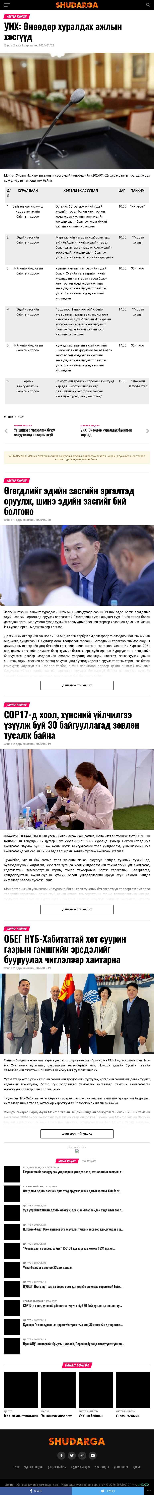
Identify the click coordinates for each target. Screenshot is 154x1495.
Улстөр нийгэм (57, 1467)
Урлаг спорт (121, 1467)
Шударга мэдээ (80, 1467)
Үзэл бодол (101, 1467)
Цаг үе (136, 1467)
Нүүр (16, 1467)
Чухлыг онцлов (33, 1467)
